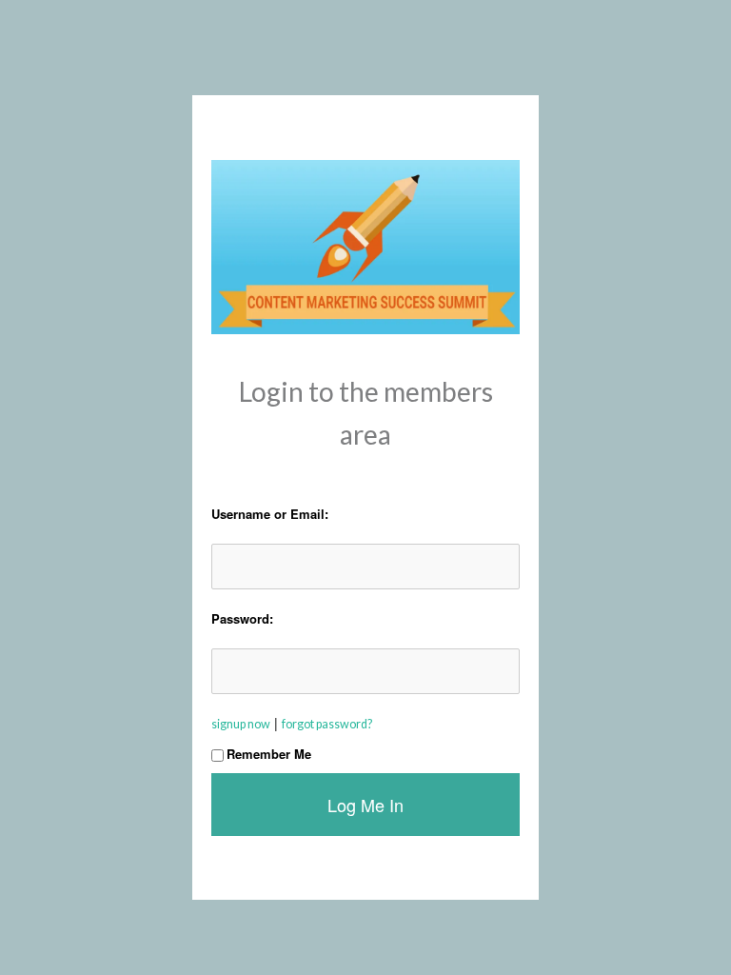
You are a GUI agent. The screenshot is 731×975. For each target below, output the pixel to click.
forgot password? (327, 724)
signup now (240, 724)
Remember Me (269, 754)
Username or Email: (269, 514)
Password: (242, 618)
